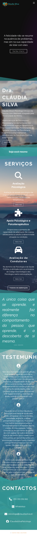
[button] (34, 3)
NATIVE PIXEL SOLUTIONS (19, 532)
